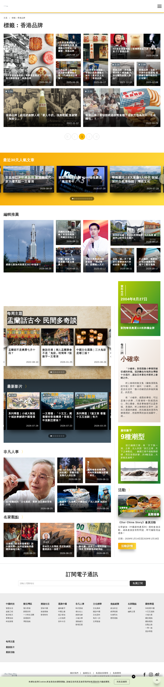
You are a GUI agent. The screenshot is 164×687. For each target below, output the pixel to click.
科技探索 (9, 621)
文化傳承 (96, 608)
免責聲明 (117, 673)
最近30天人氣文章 (18, 160)
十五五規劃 (149, 612)
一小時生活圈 (28, 615)
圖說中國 (116, 255)
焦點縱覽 (114, 604)
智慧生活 (9, 608)
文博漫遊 (96, 621)
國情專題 (143, 253)
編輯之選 (22, 540)
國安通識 (143, 255)
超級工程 (62, 228)
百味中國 (44, 608)
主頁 (5, 18)
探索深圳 (128, 231)
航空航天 (22, 261)
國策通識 (148, 621)
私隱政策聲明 (102, 673)
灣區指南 (26, 621)
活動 (122, 490)
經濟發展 (114, 612)
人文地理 (61, 618)
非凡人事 (89, 253)
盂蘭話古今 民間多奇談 (42, 320)
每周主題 (15, 313)
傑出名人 (79, 612)
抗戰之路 (148, 625)
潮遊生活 (45, 604)
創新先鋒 (89, 255)
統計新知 (62, 255)
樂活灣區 (10, 72)
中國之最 (61, 612)
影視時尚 (44, 615)
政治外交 (114, 608)
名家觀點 (11, 517)
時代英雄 (79, 608)
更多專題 (148, 631)
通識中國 (62, 253)
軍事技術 (9, 618)
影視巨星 (79, 625)
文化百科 (96, 615)
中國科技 (10, 261)
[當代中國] (76, 6)
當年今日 (122, 290)
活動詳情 (127, 546)
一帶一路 (148, 628)
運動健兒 (79, 621)
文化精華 (116, 253)
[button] (72, 198)
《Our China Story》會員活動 (137, 522)
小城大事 (22, 498)
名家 (129, 608)
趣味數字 (126, 430)
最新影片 (15, 386)
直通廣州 (26, 618)
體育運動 (114, 618)
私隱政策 (95, 682)
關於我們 (74, 673)
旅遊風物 (44, 612)
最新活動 (10, 652)
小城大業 (148, 615)
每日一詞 (122, 348)
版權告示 (87, 673)
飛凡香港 (22, 72)
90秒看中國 (150, 608)
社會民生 (114, 615)
